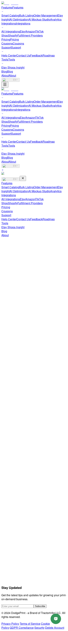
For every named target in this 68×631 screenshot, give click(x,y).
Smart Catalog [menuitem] (10, 15)
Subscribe (40, 606)
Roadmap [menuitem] (49, 55)
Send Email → (10, 390)
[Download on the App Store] (11, 453)
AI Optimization (19, 191)
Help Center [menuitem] (8, 55)
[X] (12, 445)
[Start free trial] (2, 170)
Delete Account (54, 628)
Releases (14, 543)
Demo (12, 484)
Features (6, 183)
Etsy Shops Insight (12, 227)
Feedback (36, 219)
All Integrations (10, 199)
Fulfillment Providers (30, 203)
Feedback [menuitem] (36, 55)
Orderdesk (14, 566)
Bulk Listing (26, 187)
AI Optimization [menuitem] (19, 19)
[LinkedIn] (16, 445)
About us (13, 468)
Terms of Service (30, 624)
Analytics (56, 191)
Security (39, 628)
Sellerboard (15, 590)
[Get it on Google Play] (34, 453)
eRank (12, 574)
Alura (11, 562)
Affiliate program (18, 472)
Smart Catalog (10, 187)
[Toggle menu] (4, 85)
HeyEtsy (13, 594)
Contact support (18, 535)
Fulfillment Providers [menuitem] (30, 35)
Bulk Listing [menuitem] (26, 15)
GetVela (13, 558)
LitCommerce (16, 586)
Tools (4, 223)
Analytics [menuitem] (56, 19)
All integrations (17, 515)
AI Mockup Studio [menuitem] (39, 19)
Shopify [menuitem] (12, 35)
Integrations (8, 195)
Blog (4, 231)
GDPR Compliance (22, 628)
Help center (15, 531)
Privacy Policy (10, 624)
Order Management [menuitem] (46, 15)
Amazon (30, 199)
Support (6, 215)
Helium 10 (14, 578)
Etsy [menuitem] (22, 31)
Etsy (22, 199)
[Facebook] (3, 445)
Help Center (8, 219)
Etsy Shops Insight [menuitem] (12, 67)
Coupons (7, 211)
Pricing (5, 207)
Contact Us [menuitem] (23, 55)
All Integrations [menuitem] (10, 31)
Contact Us (23, 219)
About (5, 235)
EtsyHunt (14, 582)
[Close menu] (23, 178)
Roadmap (49, 219)
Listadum (14, 570)
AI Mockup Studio (39, 191)
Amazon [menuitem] (30, 31)
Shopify (12, 203)
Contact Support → (13, 359)
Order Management (46, 187)
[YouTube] (8, 445)
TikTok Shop (16, 511)
